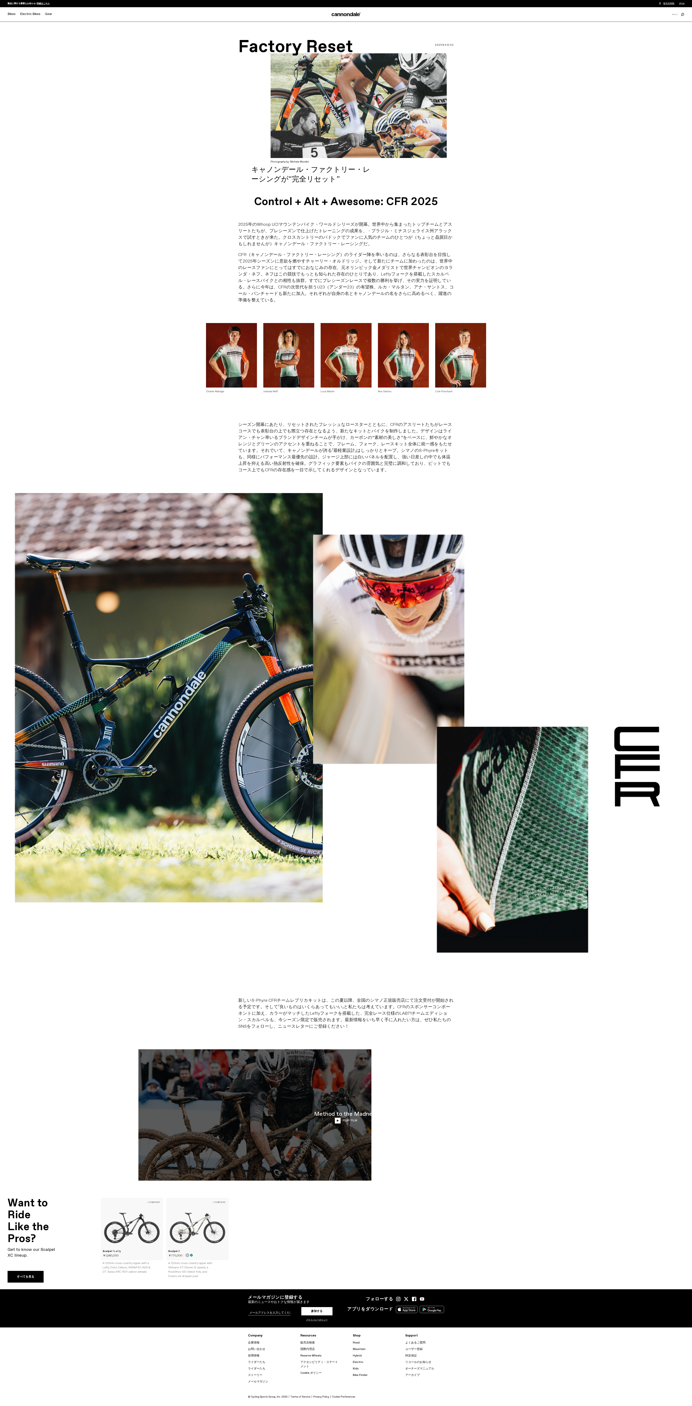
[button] (187, 1255)
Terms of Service (300, 1396)
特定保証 (411, 1356)
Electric (358, 1362)
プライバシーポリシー (317, 1320)
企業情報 (254, 1343)
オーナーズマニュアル (419, 1369)
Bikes (11, 14)
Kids (356, 1369)
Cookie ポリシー (311, 1373)
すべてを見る (25, 1277)
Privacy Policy (321, 1396)
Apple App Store (407, 1309)
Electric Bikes (30, 14)
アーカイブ (412, 1375)
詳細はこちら (43, 3)
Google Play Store (432, 1309)
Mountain (359, 1349)
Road (356, 1343)
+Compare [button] (153, 1202)
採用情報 (254, 1356)
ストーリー (255, 1375)
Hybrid (357, 1356)
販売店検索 (307, 1343)
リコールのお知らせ (418, 1362)
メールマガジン (258, 1381)
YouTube (422, 1299)
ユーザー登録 (414, 1349)
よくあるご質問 (415, 1343)
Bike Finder (360, 1375)
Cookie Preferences (343, 1396)
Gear (48, 14)
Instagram (398, 1299)
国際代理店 (307, 1349)
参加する (317, 1311)
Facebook (414, 1299)
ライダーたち (256, 1362)
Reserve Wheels (310, 1356)
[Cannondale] (346, 14)
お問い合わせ (256, 1349)
